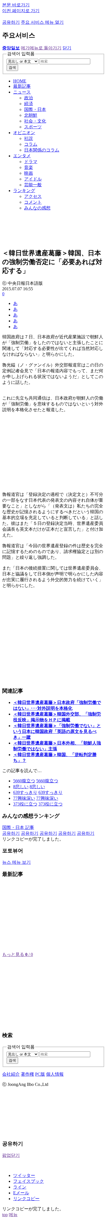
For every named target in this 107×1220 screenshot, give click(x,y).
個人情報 (55, 1074)
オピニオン (24, 132)
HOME (19, 81)
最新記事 (22, 86)
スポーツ (33, 126)
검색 (12, 67)
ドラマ (30, 161)
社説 (28, 138)
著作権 (27, 1074)
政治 (28, 97)
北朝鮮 (30, 115)
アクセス (33, 196)
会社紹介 (11, 1074)
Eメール (21, 1192)
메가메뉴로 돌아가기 (41, 48)
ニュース (22, 92)
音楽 (28, 167)
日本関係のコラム (41, 150)
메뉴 (13, 1214)
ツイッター (24, 1175)
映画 (28, 173)
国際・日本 (35, 109)
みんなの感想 (37, 208)
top (5, 1214)
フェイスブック (28, 1181)
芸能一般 (33, 184)
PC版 (40, 1074)
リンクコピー (26, 1198)
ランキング (24, 190)
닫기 (67, 48)
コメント (33, 202)
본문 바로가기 (16, 4)
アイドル (33, 179)
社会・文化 (35, 121)
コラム (30, 144)
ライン (19, 1187)
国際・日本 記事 (18, 827)
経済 (28, 103)
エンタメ (22, 155)
